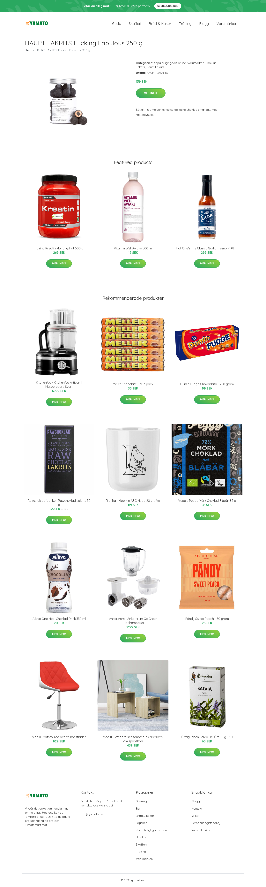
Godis (116, 23)
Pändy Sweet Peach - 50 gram (207, 619)
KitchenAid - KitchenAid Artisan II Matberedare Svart (59, 385)
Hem (28, 50)
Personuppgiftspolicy (205, 823)
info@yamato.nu (91, 814)
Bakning (141, 801)
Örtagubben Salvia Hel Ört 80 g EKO (207, 737)
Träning (185, 23)
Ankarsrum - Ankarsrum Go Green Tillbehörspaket (133, 621)
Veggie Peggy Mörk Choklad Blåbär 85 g (207, 501)
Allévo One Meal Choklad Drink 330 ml (59, 619)
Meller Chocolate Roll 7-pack (133, 384)
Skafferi (135, 23)
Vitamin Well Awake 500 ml (133, 248)
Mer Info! (151, 93)
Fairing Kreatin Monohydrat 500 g (59, 248)
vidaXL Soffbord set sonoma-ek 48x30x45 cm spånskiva (133, 739)
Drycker (141, 823)
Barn (139, 808)
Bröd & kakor (160, 23)
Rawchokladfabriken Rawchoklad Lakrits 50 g (59, 503)
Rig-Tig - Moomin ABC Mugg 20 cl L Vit (133, 501)
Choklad (211, 63)
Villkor (195, 816)
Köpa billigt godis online (169, 63)
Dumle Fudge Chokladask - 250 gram (207, 384)
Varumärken (227, 23)
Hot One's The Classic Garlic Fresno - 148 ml (207, 248)
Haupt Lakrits (155, 67)
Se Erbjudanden (167, 5)
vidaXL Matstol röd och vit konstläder (59, 737)
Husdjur (141, 837)
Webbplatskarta (202, 830)
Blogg (204, 23)
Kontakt (196, 808)
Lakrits (140, 67)
